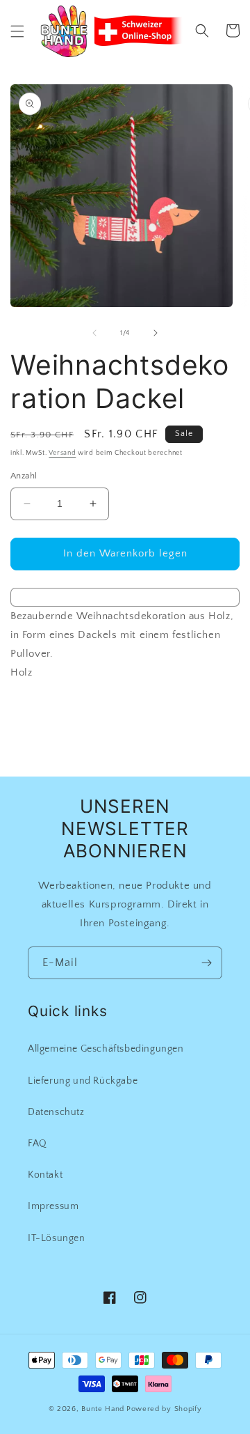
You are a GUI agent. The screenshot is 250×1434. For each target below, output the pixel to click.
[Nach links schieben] (94, 333)
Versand (62, 453)
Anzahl (23, 476)
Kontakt (45, 1174)
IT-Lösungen (56, 1238)
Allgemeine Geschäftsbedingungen (106, 1048)
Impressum (53, 1206)
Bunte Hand (102, 1409)
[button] (17, 31)
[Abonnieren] (206, 962)
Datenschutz (56, 1112)
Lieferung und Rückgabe (83, 1080)
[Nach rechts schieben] (155, 333)
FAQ (37, 1143)
